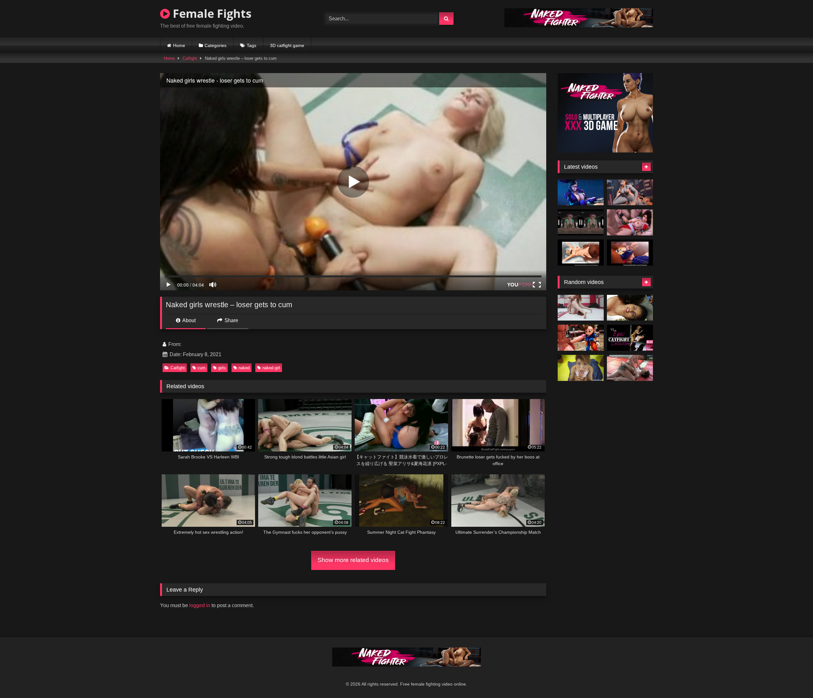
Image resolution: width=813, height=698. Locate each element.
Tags (251, 45)
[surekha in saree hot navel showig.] (630, 308)
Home (179, 45)
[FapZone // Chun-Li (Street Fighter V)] (630, 193)
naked (244, 367)
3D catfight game (287, 45)
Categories (215, 45)
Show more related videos (353, 560)
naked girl (271, 367)
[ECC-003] (630, 368)
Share (230, 320)
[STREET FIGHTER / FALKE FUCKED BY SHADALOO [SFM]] (581, 253)
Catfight (190, 58)
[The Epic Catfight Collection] (630, 338)
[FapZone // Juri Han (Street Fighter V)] (581, 193)
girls (222, 367)
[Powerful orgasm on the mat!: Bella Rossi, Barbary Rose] (581, 308)
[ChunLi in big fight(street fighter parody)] (581, 338)
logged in (199, 605)
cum (201, 367)
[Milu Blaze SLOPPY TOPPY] (581, 368)
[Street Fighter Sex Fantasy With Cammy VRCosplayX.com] (581, 222)
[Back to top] (793, 679)
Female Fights (211, 13)
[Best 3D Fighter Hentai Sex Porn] (630, 222)
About (188, 320)
